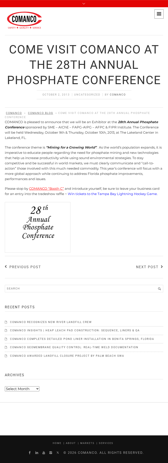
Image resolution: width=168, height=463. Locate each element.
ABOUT (71, 443)
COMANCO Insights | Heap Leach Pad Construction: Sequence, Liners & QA (75, 330)
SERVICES (106, 443)
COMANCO (118, 94)
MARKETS (87, 443)
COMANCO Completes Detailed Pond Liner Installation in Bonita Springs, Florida (82, 339)
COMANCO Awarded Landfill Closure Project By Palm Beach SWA (67, 355)
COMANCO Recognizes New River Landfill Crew (51, 322)
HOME (57, 443)
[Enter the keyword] (159, 288)
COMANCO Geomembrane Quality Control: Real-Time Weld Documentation (74, 347)
